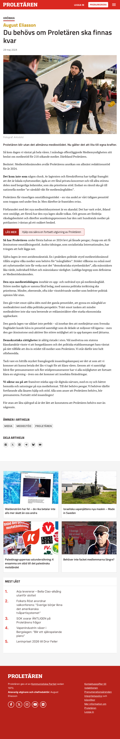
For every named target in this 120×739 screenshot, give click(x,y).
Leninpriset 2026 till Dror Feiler (37, 641)
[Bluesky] (33, 444)
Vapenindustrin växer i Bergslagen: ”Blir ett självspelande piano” (39, 631)
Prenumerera (98, 4)
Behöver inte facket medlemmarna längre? (88, 559)
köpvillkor (89, 699)
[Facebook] (5, 444)
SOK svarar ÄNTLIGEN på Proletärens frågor (33, 620)
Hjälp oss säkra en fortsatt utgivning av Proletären (51, 232)
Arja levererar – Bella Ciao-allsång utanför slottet (38, 593)
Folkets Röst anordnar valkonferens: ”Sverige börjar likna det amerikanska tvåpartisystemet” (39, 607)
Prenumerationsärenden (98, 691)
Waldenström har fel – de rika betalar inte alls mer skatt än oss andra (30, 511)
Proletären (43, 426)
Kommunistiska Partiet (43, 683)
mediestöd (24, 426)
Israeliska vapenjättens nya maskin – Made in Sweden (89, 511)
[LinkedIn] (19, 444)
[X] (12, 444)
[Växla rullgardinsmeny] (114, 4)
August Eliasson (19, 25)
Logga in (79, 5)
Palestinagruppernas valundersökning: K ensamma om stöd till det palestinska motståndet (29, 563)
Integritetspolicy (93, 695)
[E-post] (40, 444)
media (8, 426)
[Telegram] (26, 444)
